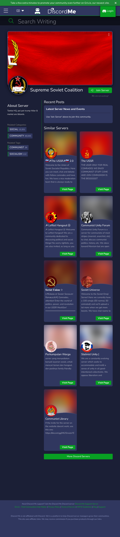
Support (102, 507)
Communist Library (56, 419)
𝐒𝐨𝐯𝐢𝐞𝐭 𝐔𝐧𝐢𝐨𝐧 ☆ (54, 290)
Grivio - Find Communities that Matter (31, 507)
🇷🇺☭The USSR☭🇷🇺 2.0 (59, 161)
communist (18, 147)
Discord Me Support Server (86, 504)
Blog (95, 507)
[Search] (11, 21)
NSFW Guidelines (84, 507)
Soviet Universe (90, 290)
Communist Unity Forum (95, 225)
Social (17, 129)
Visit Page (67, 189)
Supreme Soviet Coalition (56, 90)
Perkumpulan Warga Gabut (58, 356)
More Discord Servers (78, 456)
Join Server (102, 90)
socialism (18, 154)
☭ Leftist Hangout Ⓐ (57, 225)
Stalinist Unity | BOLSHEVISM (90, 356)
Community (20, 135)
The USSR (87, 161)
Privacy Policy (54, 507)
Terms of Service (68, 507)
